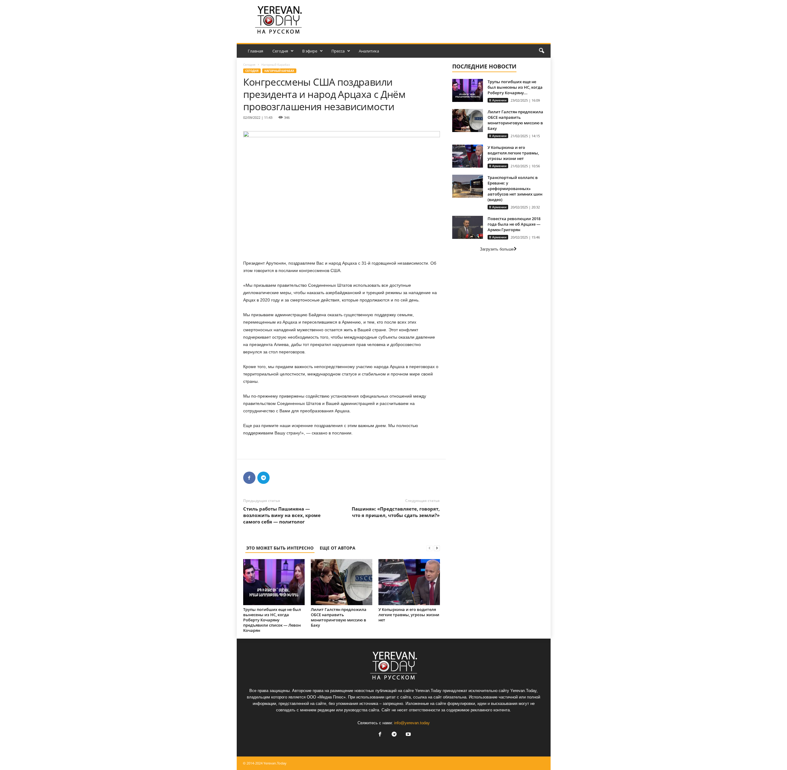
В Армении (498, 100)
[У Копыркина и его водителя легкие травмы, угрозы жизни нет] (409, 582)
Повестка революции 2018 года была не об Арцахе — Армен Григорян (514, 224)
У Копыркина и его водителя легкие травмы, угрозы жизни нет (408, 615)
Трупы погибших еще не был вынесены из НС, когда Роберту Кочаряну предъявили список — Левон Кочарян (272, 620)
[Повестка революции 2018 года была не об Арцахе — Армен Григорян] (467, 227)
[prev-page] (429, 548)
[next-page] (437, 548)
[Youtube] (407, 735)
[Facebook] (249, 478)
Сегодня (280, 51)
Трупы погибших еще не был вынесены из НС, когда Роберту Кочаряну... (515, 87)
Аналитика (369, 51)
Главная (255, 51)
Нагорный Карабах (279, 71)
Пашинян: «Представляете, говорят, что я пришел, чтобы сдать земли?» (396, 512)
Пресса (338, 51)
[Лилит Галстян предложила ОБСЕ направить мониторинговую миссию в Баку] (341, 582)
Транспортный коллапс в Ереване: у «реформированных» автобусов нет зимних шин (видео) (515, 188)
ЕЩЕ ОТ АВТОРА (337, 548)
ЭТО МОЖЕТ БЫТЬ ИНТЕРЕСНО (280, 548)
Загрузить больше (497, 249)
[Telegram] (263, 478)
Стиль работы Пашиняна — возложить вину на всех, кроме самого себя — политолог (282, 515)
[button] (541, 51)
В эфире (309, 51)
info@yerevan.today (412, 723)
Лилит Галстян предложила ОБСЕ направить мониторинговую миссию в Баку (338, 617)
